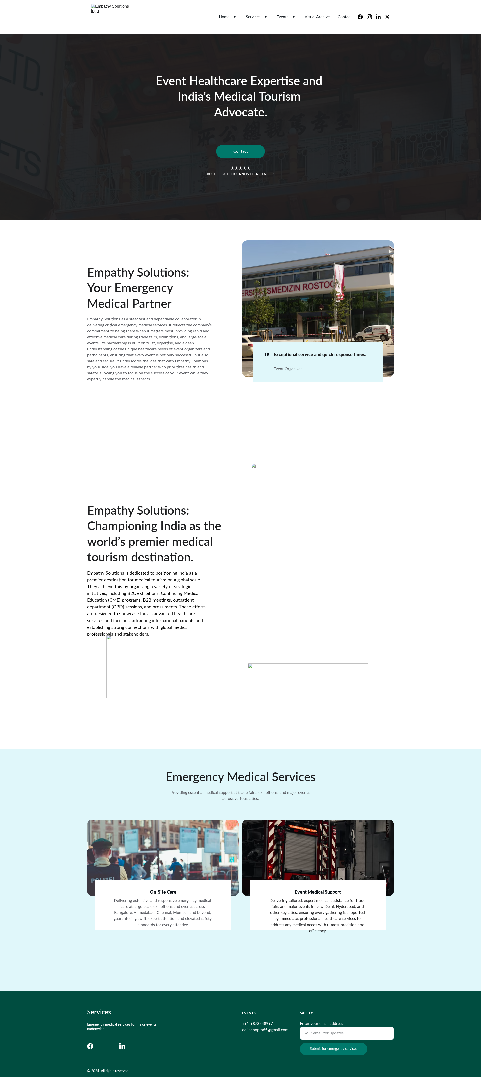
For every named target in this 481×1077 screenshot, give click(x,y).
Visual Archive (317, 17)
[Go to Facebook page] (90, 1046)
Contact (345, 17)
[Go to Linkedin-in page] (122, 1046)
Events (282, 17)
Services (253, 17)
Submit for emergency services (333, 1049)
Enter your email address (321, 1024)
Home (224, 17)
